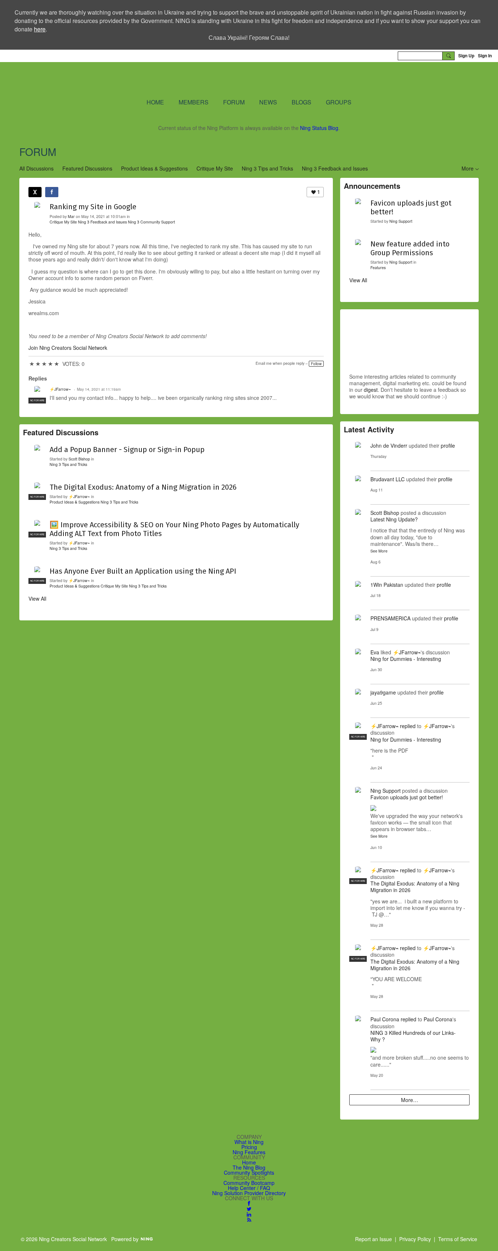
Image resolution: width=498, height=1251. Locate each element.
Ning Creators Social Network (161, 79)
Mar (71, 216)
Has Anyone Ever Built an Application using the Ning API (143, 571)
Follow (316, 363)
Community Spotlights (249, 1172)
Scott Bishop (79, 459)
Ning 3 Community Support (151, 222)
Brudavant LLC (387, 479)
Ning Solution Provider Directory (249, 1193)
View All (37, 598)
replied (408, 726)
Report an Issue (373, 1239)
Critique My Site (215, 168)
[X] (35, 192)
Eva (374, 652)
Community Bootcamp (249, 1182)
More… (409, 1099)
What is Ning (249, 1141)
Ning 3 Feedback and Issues (335, 168)
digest (371, 389)
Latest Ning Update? (394, 519)
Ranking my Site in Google (93, 206)
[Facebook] (51, 192)
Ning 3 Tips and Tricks (267, 168)
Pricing (249, 1147)
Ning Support (400, 221)
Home (249, 1162)
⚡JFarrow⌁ (60, 389)
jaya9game (383, 692)
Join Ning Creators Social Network (67, 347)
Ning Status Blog (319, 127)
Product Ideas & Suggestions (154, 168)
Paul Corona (384, 1019)
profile (448, 445)
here (40, 29)
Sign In (485, 55)
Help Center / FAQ (249, 1187)
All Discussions (36, 168)
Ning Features (249, 1152)
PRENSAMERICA (390, 618)
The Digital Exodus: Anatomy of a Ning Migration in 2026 (143, 487)
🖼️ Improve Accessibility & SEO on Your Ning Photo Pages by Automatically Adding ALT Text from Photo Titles (174, 529)
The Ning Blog (249, 1167)
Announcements (372, 185)
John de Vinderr (388, 445)
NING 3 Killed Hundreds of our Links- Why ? (413, 1036)
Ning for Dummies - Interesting (405, 658)
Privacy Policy (415, 1239)
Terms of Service (457, 1239)
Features (378, 267)
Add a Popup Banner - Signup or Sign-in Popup (127, 449)
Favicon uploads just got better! (410, 207)
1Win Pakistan (386, 584)
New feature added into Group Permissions (410, 248)
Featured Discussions (87, 168)
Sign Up (466, 55)
